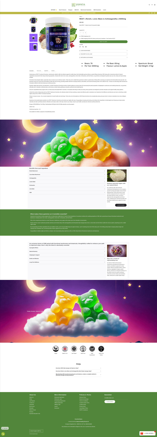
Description (31, 70)
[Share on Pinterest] (86, 47)
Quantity (81, 30)
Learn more (120, 205)
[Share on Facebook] (80, 47)
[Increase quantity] (85, 32)
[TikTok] (154, 13)
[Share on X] (83, 47)
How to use (39, 70)
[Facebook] (149, 13)
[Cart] (154, 4)
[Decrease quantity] (80, 32)
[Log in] (152, 4)
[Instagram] (151, 13)
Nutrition (52, 70)
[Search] (149, 4)
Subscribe (110, 401)
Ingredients (46, 70)
